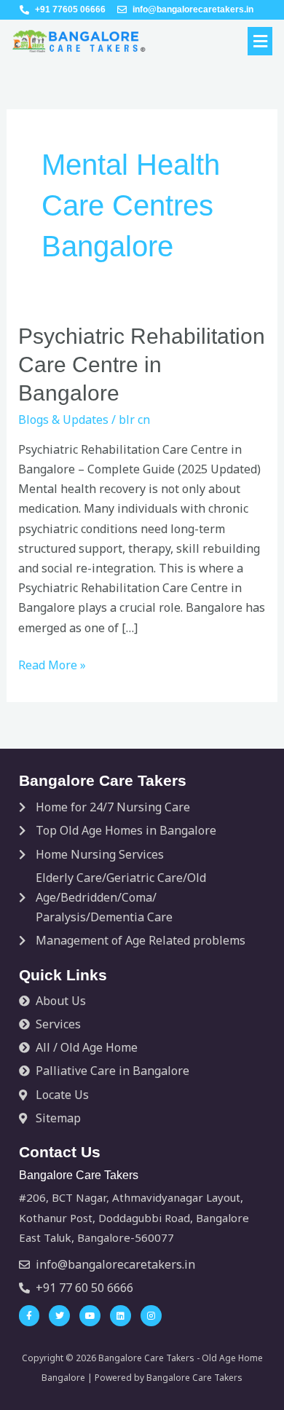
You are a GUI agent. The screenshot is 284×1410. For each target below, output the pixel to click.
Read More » (52, 664)
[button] (260, 41)
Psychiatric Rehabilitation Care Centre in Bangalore (141, 364)
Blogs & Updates (63, 419)
